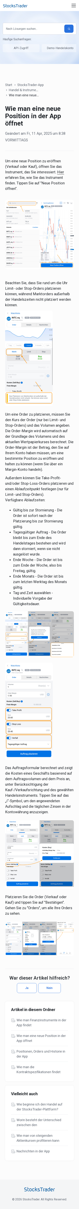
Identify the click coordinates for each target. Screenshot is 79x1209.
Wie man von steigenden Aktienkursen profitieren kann (38, 1138)
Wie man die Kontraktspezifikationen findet (38, 1069)
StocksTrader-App (30, 85)
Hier (60, 172)
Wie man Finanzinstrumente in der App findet (41, 1022)
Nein (49, 988)
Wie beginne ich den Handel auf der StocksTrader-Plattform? (39, 1106)
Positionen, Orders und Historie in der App (41, 1053)
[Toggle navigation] (73, 5)
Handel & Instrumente (25, 90)
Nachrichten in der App (33, 1151)
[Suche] (68, 29)
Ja (26, 988)
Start (8, 85)
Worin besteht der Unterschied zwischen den (39, 1122)
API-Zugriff (21, 48)
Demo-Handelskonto (60, 48)
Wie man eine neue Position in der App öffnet (41, 1038)
